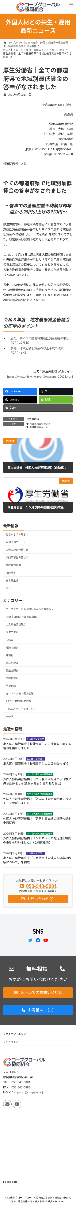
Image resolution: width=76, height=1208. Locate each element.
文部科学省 (12, 678)
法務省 (9, 640)
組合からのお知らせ (17, 534)
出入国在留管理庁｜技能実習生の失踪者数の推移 (35, 763)
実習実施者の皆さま (40, 423)
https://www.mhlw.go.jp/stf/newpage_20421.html (40, 376)
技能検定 (11, 572)
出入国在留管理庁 (16, 624)
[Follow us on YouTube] (17, 1104)
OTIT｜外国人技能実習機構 (21, 616)
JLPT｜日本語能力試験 (18, 701)
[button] (38, 992)
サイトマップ (10, 1041)
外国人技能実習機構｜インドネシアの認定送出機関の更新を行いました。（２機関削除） (37, 840)
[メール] (7, 1104)
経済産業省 (12, 647)
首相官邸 (11, 686)
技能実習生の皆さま (17, 557)
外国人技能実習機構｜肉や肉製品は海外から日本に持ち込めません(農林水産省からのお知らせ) (37, 781)
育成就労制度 (13, 565)
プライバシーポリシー (15, 1033)
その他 (9, 716)
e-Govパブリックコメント (21, 709)
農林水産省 (12, 663)
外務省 (9, 655)
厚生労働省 (32, 419)
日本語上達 (12, 580)
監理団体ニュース (39, 427)
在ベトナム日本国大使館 (20, 693)
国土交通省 (12, 670)
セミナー (11, 588)
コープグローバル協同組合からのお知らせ (30, 609)
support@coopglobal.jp (29, 1092)
